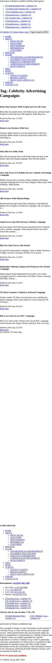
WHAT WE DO (16, 41)
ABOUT (8, 39)
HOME (8, 37)
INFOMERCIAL (17, 48)
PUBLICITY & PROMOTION (22, 62)
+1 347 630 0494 (21, 587)
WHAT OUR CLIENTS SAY (22, 80)
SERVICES (10, 53)
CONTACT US (11, 85)
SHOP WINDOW (17, 46)
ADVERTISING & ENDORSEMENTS (26, 57)
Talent (7, 69)
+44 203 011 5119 (19, 594)
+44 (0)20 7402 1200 (20, 583)
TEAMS (8, 55)
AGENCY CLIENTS (19, 75)
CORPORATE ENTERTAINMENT (25, 64)
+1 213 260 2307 (15, 590)
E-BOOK (9, 82)
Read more (4, 121)
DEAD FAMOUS (17, 66)
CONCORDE (16, 50)
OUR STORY (16, 43)
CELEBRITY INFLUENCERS (23, 59)
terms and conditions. (18, 655)
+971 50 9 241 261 (17, 592)
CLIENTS (9, 73)
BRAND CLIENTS (18, 78)
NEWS (8, 71)
